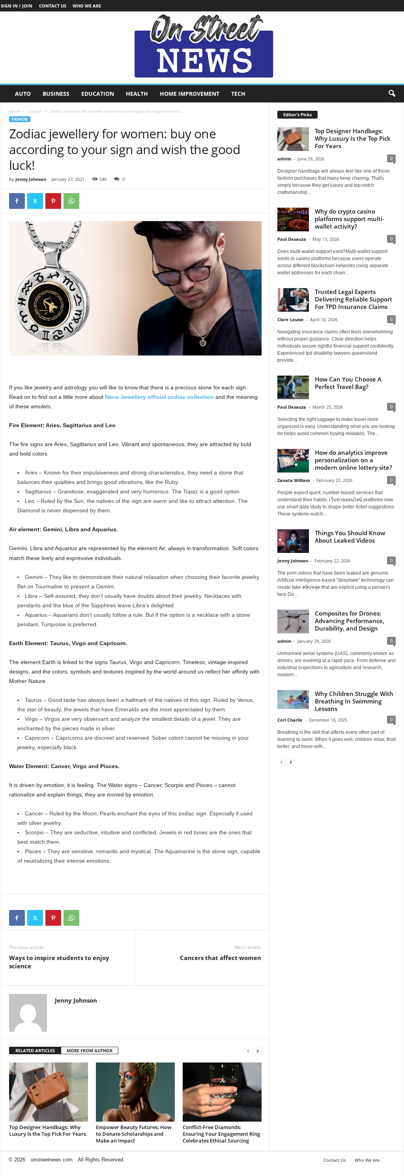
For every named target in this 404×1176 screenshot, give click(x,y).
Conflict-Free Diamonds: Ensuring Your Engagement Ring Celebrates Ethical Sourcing (221, 1134)
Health (137, 93)
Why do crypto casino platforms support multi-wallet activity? (349, 218)
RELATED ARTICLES (35, 1050)
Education (97, 93)
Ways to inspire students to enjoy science (59, 962)
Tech (238, 93)
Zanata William (293, 480)
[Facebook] (17, 201)
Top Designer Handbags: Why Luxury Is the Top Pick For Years (47, 1130)
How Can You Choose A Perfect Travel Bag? (348, 383)
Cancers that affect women (220, 958)
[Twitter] (35, 201)
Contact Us (52, 6)
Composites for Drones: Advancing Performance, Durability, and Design (349, 620)
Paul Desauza (291, 239)
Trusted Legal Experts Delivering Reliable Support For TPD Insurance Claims (353, 299)
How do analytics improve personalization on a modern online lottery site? (353, 459)
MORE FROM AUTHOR (89, 1050)
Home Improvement (189, 93)
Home (14, 111)
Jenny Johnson (30, 179)
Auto (23, 93)
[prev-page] (248, 1051)
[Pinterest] (53, 201)
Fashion (35, 111)
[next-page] (258, 1051)
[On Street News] (202, 47)
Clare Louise (290, 319)
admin (284, 159)
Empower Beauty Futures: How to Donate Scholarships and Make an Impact (134, 1134)
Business (56, 93)
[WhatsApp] (71, 201)
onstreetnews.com (52, 1160)
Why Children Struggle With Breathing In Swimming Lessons (354, 701)
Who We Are (87, 6)
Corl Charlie (290, 720)
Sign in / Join (16, 6)
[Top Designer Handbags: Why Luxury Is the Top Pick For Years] (48, 1092)
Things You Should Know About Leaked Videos (350, 536)
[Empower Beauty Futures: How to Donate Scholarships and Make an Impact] (135, 1092)
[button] (391, 93)
